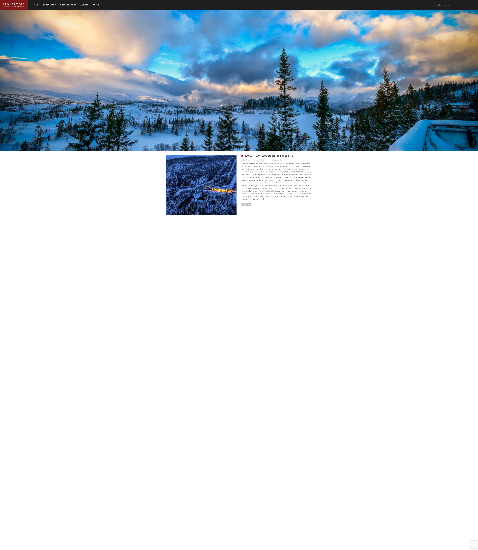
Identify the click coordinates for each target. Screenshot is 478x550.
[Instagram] (463, 5)
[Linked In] (472, 5)
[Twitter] (459, 5)
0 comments (277, 160)
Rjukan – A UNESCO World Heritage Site (269, 156)
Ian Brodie (246, 160)
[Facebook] (454, 5)
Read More (246, 204)
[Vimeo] (468, 5)
